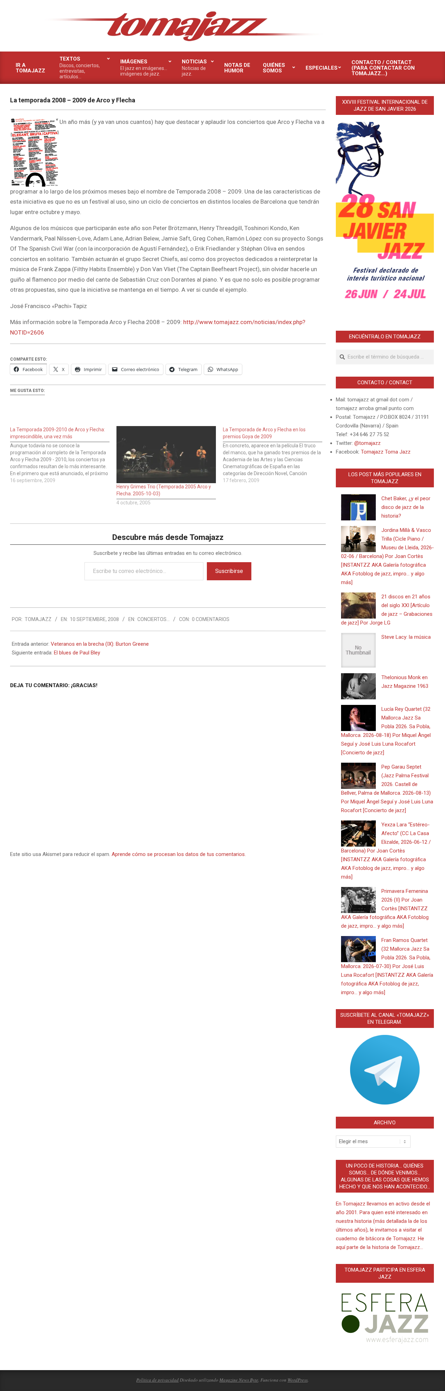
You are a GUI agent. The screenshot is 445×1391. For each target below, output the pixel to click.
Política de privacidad (157, 1380)
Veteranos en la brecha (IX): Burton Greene (100, 644)
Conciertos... (153, 619)
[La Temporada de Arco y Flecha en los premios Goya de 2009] (276, 455)
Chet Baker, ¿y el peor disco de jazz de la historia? (405, 507)
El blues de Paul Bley (77, 653)
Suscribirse (229, 571)
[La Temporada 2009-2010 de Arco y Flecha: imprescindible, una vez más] (63, 455)
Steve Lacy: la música (406, 637)
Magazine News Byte (238, 1380)
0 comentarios (210, 619)
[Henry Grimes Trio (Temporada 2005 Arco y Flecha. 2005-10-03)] (166, 454)
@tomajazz (367, 443)
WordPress (298, 1380)
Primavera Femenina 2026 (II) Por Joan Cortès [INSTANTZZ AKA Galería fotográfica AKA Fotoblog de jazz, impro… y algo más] (385, 908)
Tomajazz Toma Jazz (386, 452)
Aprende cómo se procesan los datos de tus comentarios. (179, 854)
